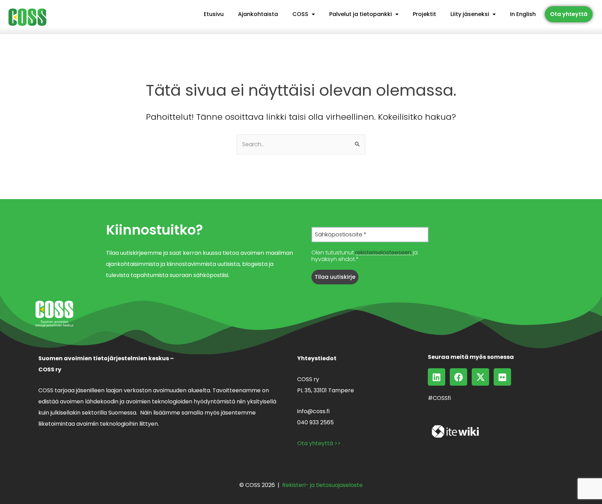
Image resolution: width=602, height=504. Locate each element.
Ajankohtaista (258, 14)
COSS (300, 14)
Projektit (424, 14)
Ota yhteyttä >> (319, 443)
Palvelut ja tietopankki (360, 14)
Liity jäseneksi (469, 14)
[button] (303, 14)
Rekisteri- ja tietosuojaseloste (322, 485)
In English (523, 14)
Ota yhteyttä (568, 14)
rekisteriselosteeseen (383, 253)
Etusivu (214, 14)
